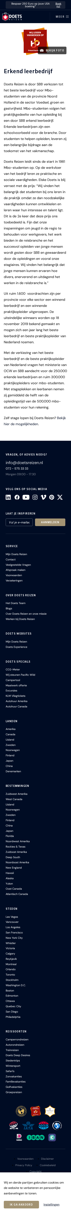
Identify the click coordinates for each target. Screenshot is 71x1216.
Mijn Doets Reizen (16, 554)
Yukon (9, 883)
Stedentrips (13, 1060)
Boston (10, 990)
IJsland (10, 739)
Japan (9, 760)
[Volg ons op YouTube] (26, 497)
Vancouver (12, 922)
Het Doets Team (15, 603)
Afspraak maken (15, 570)
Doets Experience (16, 647)
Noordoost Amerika (17, 862)
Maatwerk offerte (16, 685)
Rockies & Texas (15, 846)
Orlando (11, 969)
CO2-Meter (13, 669)
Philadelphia (13, 1017)
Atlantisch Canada (17, 894)
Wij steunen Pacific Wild (20, 674)
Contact (11, 559)
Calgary (10, 953)
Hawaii (10, 873)
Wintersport (13, 1066)
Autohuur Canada (16, 706)
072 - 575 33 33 (17, 469)
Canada (10, 734)
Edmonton (12, 995)
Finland (10, 755)
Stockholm (12, 980)
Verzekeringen (14, 580)
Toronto (10, 974)
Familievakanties (16, 1081)
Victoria (10, 948)
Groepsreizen (14, 1092)
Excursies (11, 690)
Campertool (13, 680)
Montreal (11, 964)
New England (14, 867)
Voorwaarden (14, 575)
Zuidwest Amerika (16, 794)
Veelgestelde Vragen (18, 564)
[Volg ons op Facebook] (17, 497)
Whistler (11, 943)
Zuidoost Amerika (16, 852)
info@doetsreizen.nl (24, 462)
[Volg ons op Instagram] (35, 497)
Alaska (10, 878)
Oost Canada (14, 888)
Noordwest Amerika (18, 841)
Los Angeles (13, 927)
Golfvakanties (14, 1087)
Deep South (13, 857)
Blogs (9, 608)
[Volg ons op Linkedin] (9, 497)
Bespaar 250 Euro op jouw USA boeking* (36, 5)
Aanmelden (50, 522)
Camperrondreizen (17, 1039)
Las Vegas (12, 916)
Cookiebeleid (48, 1165)
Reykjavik (11, 959)
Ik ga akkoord (21, 1204)
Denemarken (13, 771)
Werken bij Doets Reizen (20, 619)
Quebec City (13, 1006)
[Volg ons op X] (60, 497)
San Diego (12, 1011)
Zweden (11, 745)
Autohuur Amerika (16, 701)
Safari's (10, 1071)
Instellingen (51, 1205)
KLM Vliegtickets (15, 696)
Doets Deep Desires (18, 1055)
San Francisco (14, 932)
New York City (14, 937)
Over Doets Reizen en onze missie (26, 613)
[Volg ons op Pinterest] (51, 497)
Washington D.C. (16, 985)
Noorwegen (13, 750)
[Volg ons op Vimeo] (43, 497)
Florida (10, 836)
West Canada (14, 799)
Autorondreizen (15, 1044)
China (9, 766)
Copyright (35, 1171)
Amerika (11, 729)
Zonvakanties (14, 1076)
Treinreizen (12, 1050)
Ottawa (10, 1001)
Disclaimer (47, 1158)
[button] (35, 41)
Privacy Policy (23, 1165)
